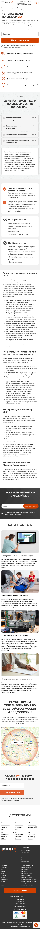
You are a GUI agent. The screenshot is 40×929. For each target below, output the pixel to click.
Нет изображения (26, 873)
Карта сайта (25, 861)
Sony (2, 873)
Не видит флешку (26, 877)
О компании (25, 856)
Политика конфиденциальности (20, 926)
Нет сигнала (25, 869)
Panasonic (4, 879)
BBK (2, 883)
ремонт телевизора (26, 164)
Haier (2, 885)
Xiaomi (3, 881)
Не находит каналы (27, 885)
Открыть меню (36, 3)
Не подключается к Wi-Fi (28, 883)
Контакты (24, 858)
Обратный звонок (20, 891)
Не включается (26, 867)
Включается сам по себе (28, 879)
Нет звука (24, 871)
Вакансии (24, 860)
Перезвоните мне (12, 792)
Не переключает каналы (28, 881)
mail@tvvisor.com (20, 903)
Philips (3, 871)
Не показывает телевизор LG (32, 825)
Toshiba (3, 875)
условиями (17, 47)
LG (2, 869)
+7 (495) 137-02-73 (24, 1)
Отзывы (23, 854)
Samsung (4, 867)
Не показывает (26, 875)
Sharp (3, 877)
